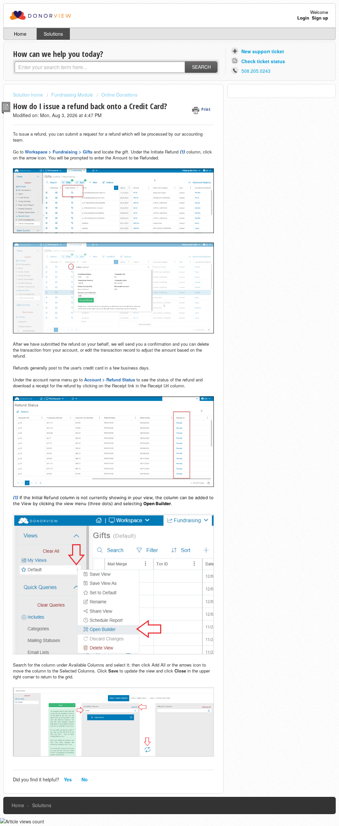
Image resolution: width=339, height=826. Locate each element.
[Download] (157, 335)
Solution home (28, 94)
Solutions (53, 33)
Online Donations (119, 94)
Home (20, 33)
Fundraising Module (72, 94)
